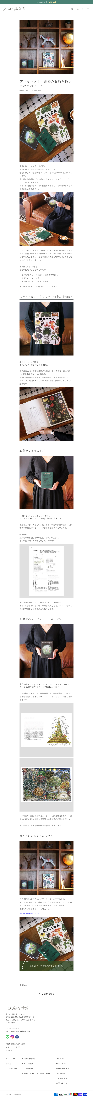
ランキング (10, 1058)
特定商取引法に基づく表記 (16, 1044)
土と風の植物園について (32, 1058)
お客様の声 (61, 1073)
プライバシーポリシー (14, 1047)
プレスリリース (28, 1068)
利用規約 (9, 1050)
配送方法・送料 (62, 1068)
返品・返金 (61, 1063)
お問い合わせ (61, 1083)
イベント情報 (27, 1063)
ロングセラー (11, 1068)
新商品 (8, 1063)
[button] (72, 9)
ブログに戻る (48, 993)
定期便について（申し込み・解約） (37, 1073)
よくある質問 (61, 1078)
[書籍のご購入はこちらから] (46, 970)
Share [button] (24, 985)
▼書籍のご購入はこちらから (30, 914)
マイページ (61, 1058)
